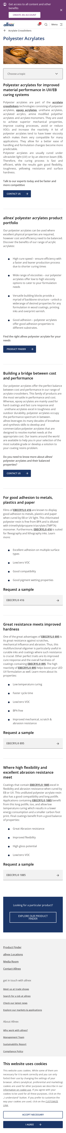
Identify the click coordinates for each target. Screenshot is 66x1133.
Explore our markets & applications (22, 1010)
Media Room (11, 961)
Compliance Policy (13, 1051)
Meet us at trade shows (16, 989)
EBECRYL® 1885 (39, 785)
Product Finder (16, 349)
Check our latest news (15, 1003)
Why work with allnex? (15, 1030)
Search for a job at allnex (17, 996)
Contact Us (14, 193)
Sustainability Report (14, 1044)
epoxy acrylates (26, 110)
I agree (29, 1124)
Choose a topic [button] (16, 74)
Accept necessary (33, 1114)
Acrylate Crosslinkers (19, 30)
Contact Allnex (12, 969)
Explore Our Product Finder (33, 917)
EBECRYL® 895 (50, 636)
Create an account (24, 14)
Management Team (13, 1037)
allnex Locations (13, 954)
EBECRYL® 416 (22, 510)
